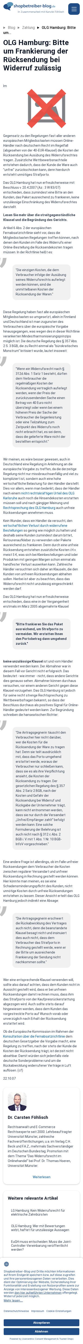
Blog (11, 27)
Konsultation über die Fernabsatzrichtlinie (34, 1036)
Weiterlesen (41, 1177)
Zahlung (28, 27)
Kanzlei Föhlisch (55, 11)
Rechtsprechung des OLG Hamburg (29, 508)
